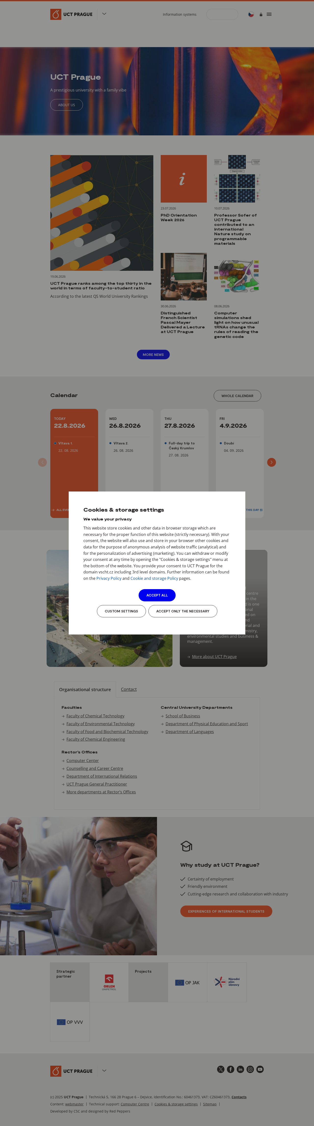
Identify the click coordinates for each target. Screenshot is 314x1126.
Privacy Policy (108, 578)
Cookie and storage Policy (154, 578)
